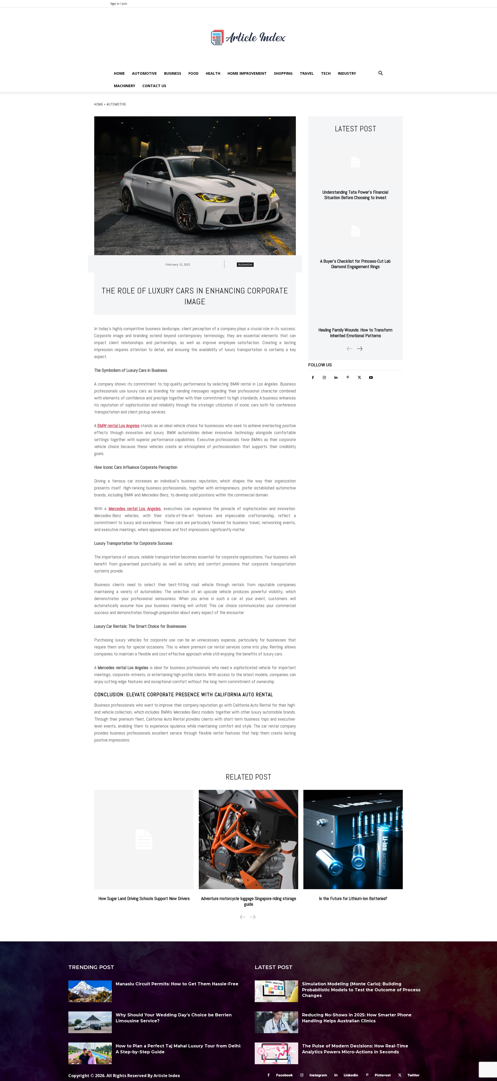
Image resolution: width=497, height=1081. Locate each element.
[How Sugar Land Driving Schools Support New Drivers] (144, 839)
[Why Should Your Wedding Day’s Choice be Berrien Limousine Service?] (90, 1022)
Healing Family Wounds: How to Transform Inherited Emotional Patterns (355, 332)
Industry (347, 73)
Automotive (144, 73)
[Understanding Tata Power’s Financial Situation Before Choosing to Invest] (356, 162)
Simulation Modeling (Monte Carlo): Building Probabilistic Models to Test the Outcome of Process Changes (361, 989)
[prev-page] (350, 348)
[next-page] (359, 348)
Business (172, 73)
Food (193, 73)
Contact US (154, 85)
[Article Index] (248, 37)
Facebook (284, 1075)
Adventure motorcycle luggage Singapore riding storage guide (248, 901)
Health (213, 73)
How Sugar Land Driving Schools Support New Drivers (144, 898)
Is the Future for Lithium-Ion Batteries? (353, 898)
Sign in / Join (118, 3)
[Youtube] (371, 377)
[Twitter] (359, 377)
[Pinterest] (347, 377)
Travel (307, 73)
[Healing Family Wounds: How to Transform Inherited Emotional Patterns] (356, 300)
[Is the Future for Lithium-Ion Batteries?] (353, 839)
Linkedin (351, 1075)
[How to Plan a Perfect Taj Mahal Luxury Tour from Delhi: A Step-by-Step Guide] (90, 1053)
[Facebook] (312, 377)
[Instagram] (324, 377)
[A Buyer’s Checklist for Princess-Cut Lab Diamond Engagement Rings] (356, 231)
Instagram (318, 1075)
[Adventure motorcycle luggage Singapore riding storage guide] (248, 839)
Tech (326, 73)
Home (119, 73)
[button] (380, 73)
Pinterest (383, 1075)
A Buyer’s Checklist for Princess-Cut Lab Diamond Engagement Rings (355, 264)
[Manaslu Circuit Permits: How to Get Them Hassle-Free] (90, 991)
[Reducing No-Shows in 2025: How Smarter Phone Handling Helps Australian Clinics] (276, 1022)
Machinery (124, 85)
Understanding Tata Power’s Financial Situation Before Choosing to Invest (355, 195)
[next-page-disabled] (252, 917)
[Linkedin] (336, 377)
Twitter (413, 1075)
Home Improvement (247, 73)
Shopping (283, 73)
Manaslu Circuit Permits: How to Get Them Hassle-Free (177, 983)
